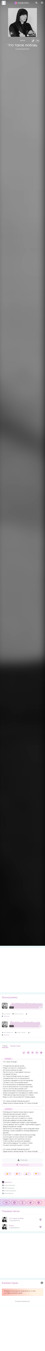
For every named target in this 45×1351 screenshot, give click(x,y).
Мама (11, 1226)
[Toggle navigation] (42, 2)
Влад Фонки (6, 1016)
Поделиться (24, 1165)
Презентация (15, 1046)
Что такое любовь (16, 1218)
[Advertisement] (22, 970)
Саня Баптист (23, 49)
